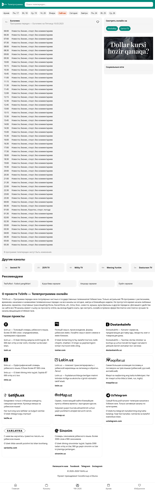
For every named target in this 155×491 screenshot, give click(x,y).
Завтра (84, 13)
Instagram (97, 466)
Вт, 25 (103, 13)
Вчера (52, 13)
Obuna (94, 476)
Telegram (85, 466)
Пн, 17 (16, 13)
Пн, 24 (94, 13)
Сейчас (62, 13)
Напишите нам (60, 466)
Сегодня (73, 13)
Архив (6, 13)
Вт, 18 (24, 13)
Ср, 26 (112, 13)
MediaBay (112, 28)
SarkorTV (125, 28)
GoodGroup (83, 476)
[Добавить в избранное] (97, 21)
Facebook (74, 466)
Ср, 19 (34, 13)
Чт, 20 (43, 13)
